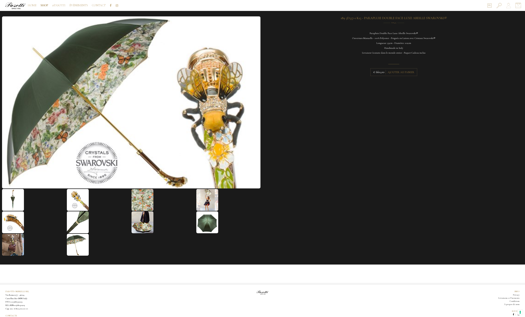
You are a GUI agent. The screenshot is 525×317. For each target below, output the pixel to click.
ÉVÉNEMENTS (78, 5)
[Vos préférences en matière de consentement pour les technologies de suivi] (520, 312)
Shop (44, 5)
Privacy (516, 294)
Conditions (515, 301)
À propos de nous (512, 304)
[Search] (499, 5)
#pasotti (58, 5)
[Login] (508, 5)
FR (489, 5)
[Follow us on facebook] (515, 314)
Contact (99, 5)
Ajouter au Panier (401, 72)
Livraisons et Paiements (509, 298)
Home (32, 5)
